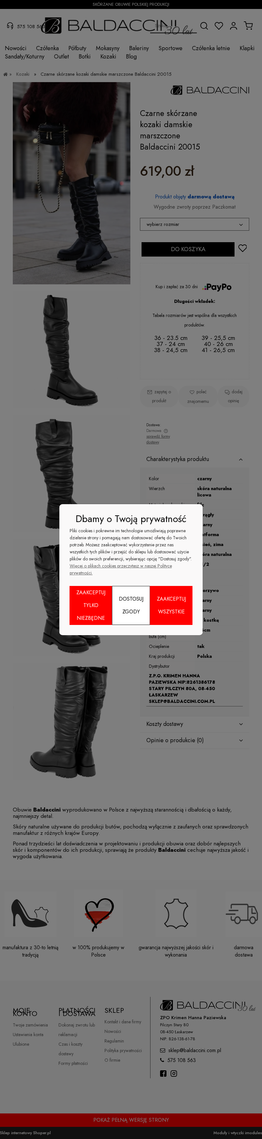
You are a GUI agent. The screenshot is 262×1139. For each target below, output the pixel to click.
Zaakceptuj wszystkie (171, 605)
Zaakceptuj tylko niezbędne (90, 605)
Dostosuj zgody (131, 605)
